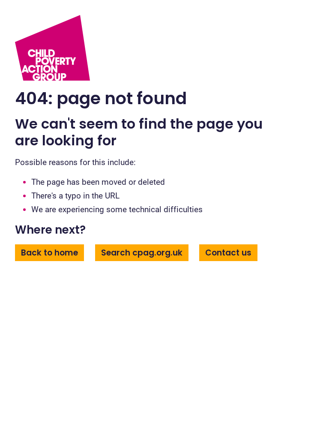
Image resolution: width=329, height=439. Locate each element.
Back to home (49, 253)
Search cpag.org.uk (141, 253)
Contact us (228, 253)
